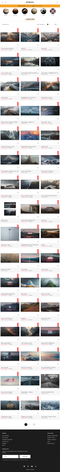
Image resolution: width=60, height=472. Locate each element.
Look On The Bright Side (47, 392)
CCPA (48, 441)
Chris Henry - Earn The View (48, 416)
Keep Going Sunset (6, 343)
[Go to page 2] (34, 424)
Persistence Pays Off (46, 97)
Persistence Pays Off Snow (28, 146)
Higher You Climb (5, 269)
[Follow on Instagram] (28, 466)
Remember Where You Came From (29, 244)
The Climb (43, 48)
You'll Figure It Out (6, 73)
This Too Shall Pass (26, 343)
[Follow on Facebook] (24, 466)
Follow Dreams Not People (48, 367)
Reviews (4, 443)
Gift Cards (5, 437)
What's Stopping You (6, 318)
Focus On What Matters (7, 48)
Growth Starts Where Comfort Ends (9, 122)
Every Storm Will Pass (27, 195)
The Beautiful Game (6, 416)
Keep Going (24, 293)
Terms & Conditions (52, 435)
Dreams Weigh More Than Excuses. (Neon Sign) (7, 293)
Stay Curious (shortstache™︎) (49, 195)
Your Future (4, 97)
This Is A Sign (44, 269)
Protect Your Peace (26, 367)
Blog (3, 445)
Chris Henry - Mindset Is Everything (27, 122)
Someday (23, 318)
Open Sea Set (4, 220)
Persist (43, 244)
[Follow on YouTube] (32, 466)
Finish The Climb (45, 293)
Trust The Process (26, 171)
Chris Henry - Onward (27, 392)
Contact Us (5, 441)
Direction (43, 220)
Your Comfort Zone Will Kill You (10, 171)
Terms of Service (51, 439)
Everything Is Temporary (47, 343)
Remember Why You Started (28, 97)
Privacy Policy (51, 437)
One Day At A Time (5, 244)
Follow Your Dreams (6, 392)
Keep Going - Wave (45, 122)
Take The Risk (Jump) (6, 195)
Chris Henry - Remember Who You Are (50, 73)
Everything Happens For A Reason (28, 220)
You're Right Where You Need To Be (29, 73)
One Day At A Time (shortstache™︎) (45, 318)
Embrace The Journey (26, 416)
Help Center (5, 435)
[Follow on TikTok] (35, 466)
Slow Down (24, 269)
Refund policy (51, 443)
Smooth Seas (44, 146)
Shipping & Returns (7, 439)
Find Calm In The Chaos (47, 171)
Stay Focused (4, 367)
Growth (23, 48)
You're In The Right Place (7, 146)
